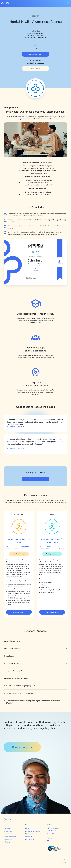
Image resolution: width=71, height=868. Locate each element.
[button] (68, 3)
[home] (5, 3)
